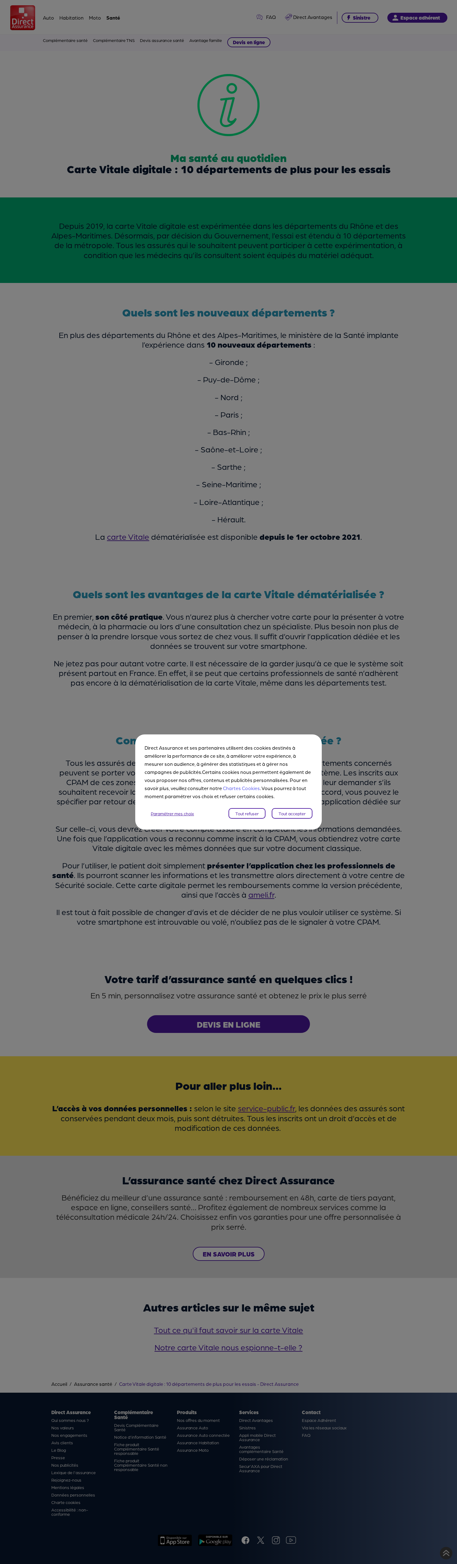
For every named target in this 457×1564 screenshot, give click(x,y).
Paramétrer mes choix (172, 813)
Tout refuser (247, 813)
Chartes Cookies (241, 788)
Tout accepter (292, 813)
